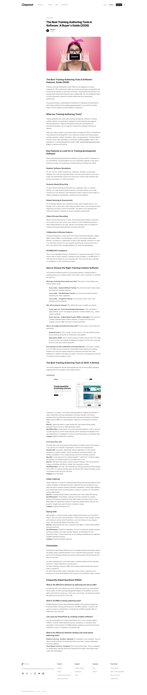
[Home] (27, 4)
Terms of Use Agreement (117, 671)
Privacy (44, 691)
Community (64, 4)
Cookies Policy (114, 678)
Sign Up (119, 4)
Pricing (50, 4)
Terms (38, 691)
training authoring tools (72, 105)
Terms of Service (115, 675)
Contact (111, 4)
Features (40, 4)
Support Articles (79, 668)
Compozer (50, 375)
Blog (56, 4)
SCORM (86, 139)
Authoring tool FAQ (62, 678)
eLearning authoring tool (64, 675)
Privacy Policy (114, 668)
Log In (105, 5)
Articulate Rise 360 (54, 442)
